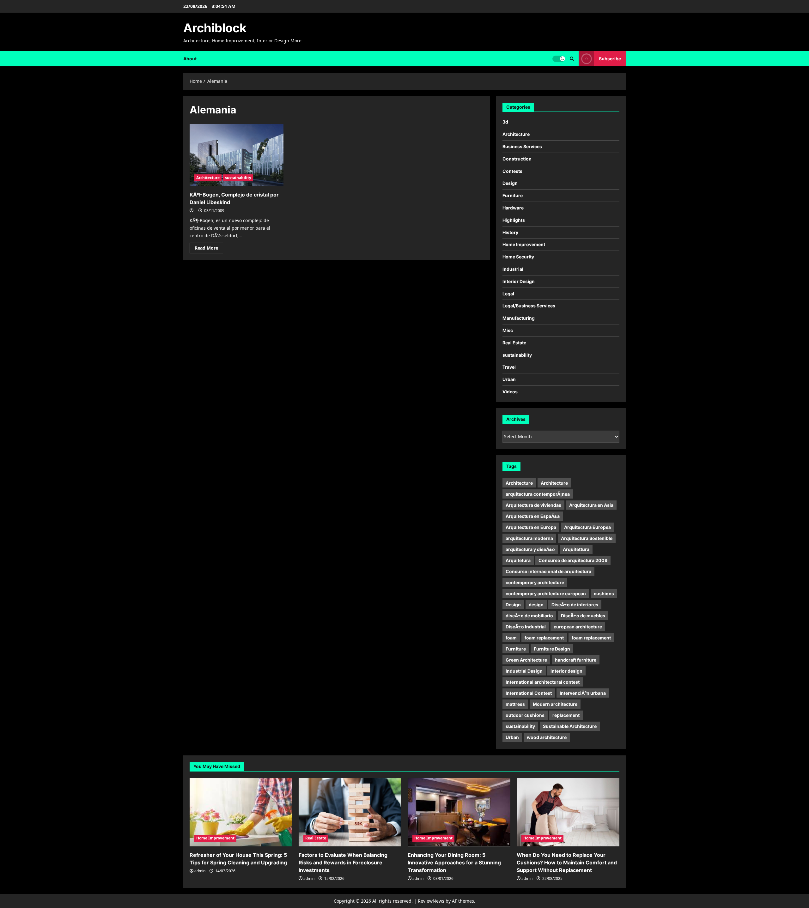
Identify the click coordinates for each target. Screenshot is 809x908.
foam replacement (544, 637)
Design (510, 183)
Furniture (512, 195)
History (510, 232)
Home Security (518, 256)
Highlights (513, 220)
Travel (509, 367)
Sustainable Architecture (570, 726)
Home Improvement (523, 244)
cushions (604, 593)
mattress (515, 704)
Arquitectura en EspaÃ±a (533, 516)
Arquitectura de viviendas (533, 505)
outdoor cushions (525, 715)
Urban (509, 379)
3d (505, 121)
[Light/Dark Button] (558, 58)
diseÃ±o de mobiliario (529, 615)
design (536, 604)
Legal (508, 293)
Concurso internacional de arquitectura (548, 571)
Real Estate (514, 342)
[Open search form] (572, 58)
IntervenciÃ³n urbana (583, 693)
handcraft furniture (575, 660)
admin (199, 871)
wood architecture (547, 737)
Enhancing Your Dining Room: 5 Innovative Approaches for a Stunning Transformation (454, 862)
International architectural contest (543, 682)
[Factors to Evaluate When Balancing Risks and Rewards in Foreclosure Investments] (350, 812)
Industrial (512, 269)
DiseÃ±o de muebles (583, 615)
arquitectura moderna (529, 538)
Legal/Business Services (528, 305)
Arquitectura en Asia (591, 505)
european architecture (578, 626)
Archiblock (214, 28)
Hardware (513, 207)
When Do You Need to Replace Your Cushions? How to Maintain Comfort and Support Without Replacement (567, 862)
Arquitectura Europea (587, 527)
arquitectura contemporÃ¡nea (538, 494)
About (190, 58)
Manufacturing (518, 318)
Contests (512, 171)
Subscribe (610, 58)
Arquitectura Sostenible (586, 538)
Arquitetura (518, 560)
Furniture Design (552, 648)
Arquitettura (576, 549)
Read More (209, 249)
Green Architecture (526, 660)
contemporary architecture (535, 582)
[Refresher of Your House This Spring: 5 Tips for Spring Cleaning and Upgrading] (241, 812)
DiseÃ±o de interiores (574, 604)
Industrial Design (524, 671)
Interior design (566, 671)
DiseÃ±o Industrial (526, 626)
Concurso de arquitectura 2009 (572, 560)
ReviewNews (431, 901)
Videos (510, 391)
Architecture (208, 177)
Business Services (522, 146)
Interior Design (518, 281)
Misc (507, 330)
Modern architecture (555, 704)
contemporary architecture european (546, 593)
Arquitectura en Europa (531, 527)
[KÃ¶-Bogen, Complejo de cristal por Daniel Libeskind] (236, 155)
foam (511, 637)
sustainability (238, 177)
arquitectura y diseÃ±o (530, 549)
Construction (517, 158)
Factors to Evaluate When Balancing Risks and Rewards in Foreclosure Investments (343, 862)
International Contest (529, 693)
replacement (566, 715)
